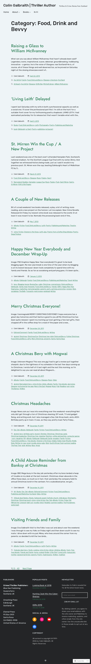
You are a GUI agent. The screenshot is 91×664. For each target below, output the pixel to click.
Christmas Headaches (30, 403)
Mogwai (48, 386)
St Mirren (14, 184)
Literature (53, 80)
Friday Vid (67, 500)
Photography (44, 125)
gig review (71, 384)
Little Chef (53, 552)
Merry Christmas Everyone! (35, 306)
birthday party (29, 434)
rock (68, 386)
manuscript (71, 552)
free (72, 550)
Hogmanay (15, 289)
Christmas (46, 284)
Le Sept (28, 129)
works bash (15, 505)
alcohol (16, 336)
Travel (69, 280)
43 (18, 568)
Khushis (68, 441)
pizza (39, 443)
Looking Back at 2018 (42, 585)
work (23, 446)
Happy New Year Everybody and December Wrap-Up (40, 252)
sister (72, 386)
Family (24, 80)
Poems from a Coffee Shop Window (59, 232)
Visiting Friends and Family (35, 519)
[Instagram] (42, 619)
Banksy (26, 498)
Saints (71, 182)
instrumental (22, 386)
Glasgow (46, 80)
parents (43, 289)
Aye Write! (17, 80)
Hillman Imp (15, 503)
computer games (73, 436)
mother (14, 555)
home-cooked (39, 552)
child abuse (63, 498)
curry (14, 439)
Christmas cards (61, 434)
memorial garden (34, 289)
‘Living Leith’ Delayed (30, 98)
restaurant (49, 129)
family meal (23, 287)
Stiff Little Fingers (24, 184)
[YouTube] (49, 619)
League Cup (40, 182)
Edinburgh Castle (46, 439)
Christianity (72, 498)
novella (33, 443)
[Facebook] (35, 627)
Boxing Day (34, 284)
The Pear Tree (16, 446)
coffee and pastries (59, 436)
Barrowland (18, 182)
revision (69, 289)
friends (54, 287)
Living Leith (62, 552)
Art (15, 492)
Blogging (21, 284)
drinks (44, 384)
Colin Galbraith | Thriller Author (29, 5)
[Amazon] (35, 619)
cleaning (42, 436)
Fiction (22, 226)
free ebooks (62, 384)
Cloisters (49, 436)
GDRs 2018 (37, 605)
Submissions (47, 555)
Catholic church (52, 498)
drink (52, 336)
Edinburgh (21, 129)
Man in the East (39, 386)
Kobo (13, 443)
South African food (56, 443)
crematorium (56, 284)
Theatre (73, 226)
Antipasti (17, 84)
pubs (43, 443)
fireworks (31, 287)
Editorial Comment (20, 332)
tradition (62, 555)
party (49, 289)
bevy (15, 284)
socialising (14, 291)
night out (30, 503)
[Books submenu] (30, 12)
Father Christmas (72, 336)
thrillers (22, 389)
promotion (62, 289)
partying (54, 289)
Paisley (44, 178)
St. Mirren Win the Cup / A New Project (36, 146)
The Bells (22, 291)
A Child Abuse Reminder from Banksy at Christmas (38, 463)
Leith (37, 125)
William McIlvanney (61, 84)
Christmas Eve (33, 336)
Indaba (54, 441)
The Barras (15, 389)
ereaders (56, 439)
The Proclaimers (69, 503)
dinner (51, 550)
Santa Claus (60, 339)
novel (29, 443)
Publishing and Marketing (64, 125)
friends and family (26, 552)
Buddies (25, 182)
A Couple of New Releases (35, 199)
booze (27, 284)
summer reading (70, 443)
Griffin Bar (39, 84)
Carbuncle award (40, 498)
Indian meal (61, 441)
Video (55, 380)
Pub (58, 386)
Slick (74, 289)
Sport (49, 178)
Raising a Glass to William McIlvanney (28, 48)
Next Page (27, 568)
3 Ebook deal (18, 498)
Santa (53, 339)
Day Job (17, 430)
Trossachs (30, 291)
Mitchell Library (48, 84)
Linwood (23, 503)
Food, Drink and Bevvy (35, 80)
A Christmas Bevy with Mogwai (39, 353)
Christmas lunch (25, 500)
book (15, 129)
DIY (25, 439)
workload (46, 291)
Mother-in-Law (20, 443)
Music (39, 178)
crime (16, 232)
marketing (23, 289)
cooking (36, 550)
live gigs (31, 386)
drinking (57, 550)
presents (47, 339)
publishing (41, 129)
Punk (57, 182)
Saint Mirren (64, 182)
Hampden (32, 182)
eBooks (16, 226)
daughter (19, 439)
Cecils (30, 550)
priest (42, 503)
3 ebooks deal (19, 550)
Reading (63, 386)
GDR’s (59, 287)
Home (6, 12)
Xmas (38, 446)
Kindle (74, 441)
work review (38, 291)
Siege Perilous (16, 234)
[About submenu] (19, 12)
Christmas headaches (19, 436)
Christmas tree (44, 336)
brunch (37, 434)
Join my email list (71, 602)
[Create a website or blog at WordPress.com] (45, 661)
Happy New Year (68, 287)
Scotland (61, 80)
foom (68, 550)
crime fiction (37, 384)
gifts (29, 339)
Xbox (33, 446)
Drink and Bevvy (67, 284)
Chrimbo (43, 434)
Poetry (51, 125)
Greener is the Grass (31, 232)
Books (16, 125)
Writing (13, 228)
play (45, 232)
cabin (40, 284)
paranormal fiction (23, 555)
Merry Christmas (37, 339)
